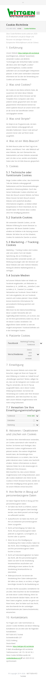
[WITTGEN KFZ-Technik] (21, 13)
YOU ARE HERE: (11, 28)
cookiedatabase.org (13, 658)
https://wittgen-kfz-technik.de (28, 53)
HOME (19, 28)
